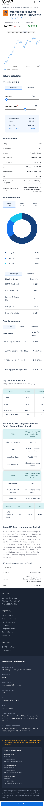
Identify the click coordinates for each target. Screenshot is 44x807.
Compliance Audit (8, 628)
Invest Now (22, 804)
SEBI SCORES (7, 650)
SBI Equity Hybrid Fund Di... (15, 341)
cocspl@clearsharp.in (14, 772)
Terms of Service (7, 632)
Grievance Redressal (9, 619)
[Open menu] (40, 2)
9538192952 (10, 781)
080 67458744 (10, 759)
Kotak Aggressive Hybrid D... (16, 369)
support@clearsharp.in (9, 598)
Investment (8, 96)
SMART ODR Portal (9, 647)
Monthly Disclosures (8, 622)
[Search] (34, 2)
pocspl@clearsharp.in (15, 761)
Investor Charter (7, 615)
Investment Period (11, 106)
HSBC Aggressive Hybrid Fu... (16, 351)
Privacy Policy (6, 635)
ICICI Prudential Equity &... (15, 360)
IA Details (5, 625)
